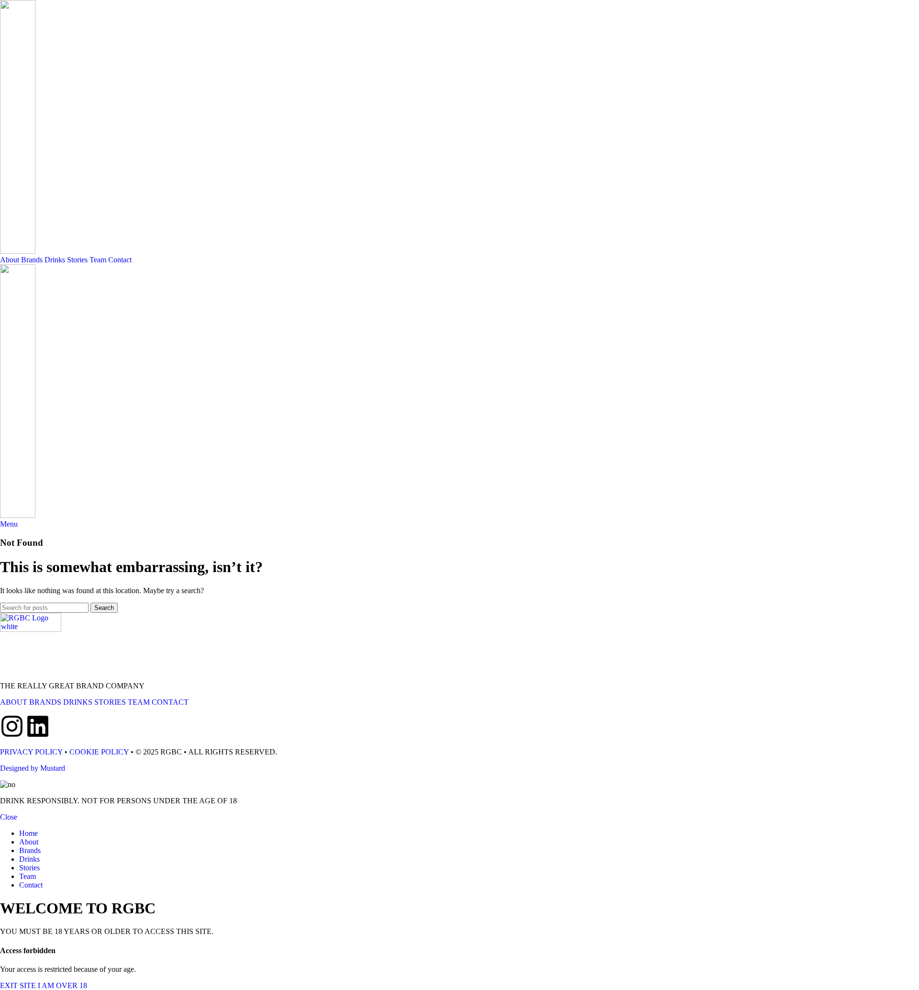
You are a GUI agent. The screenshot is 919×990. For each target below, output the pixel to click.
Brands (32, 260)
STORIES (110, 702)
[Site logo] (17, 251)
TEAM (139, 702)
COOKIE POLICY (99, 752)
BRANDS (45, 702)
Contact (120, 260)
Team (98, 260)
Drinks (55, 260)
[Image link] (30, 629)
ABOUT (13, 702)
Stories (77, 260)
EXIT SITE (19, 985)
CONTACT (170, 702)
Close (8, 817)
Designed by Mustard (32, 768)
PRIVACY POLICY (31, 752)
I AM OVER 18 (62, 985)
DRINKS (77, 702)
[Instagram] (12, 726)
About (9, 260)
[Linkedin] (38, 726)
